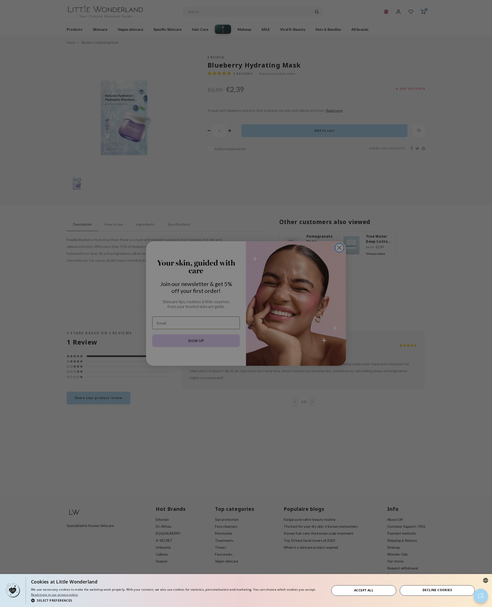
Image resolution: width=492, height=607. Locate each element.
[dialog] (246, 590)
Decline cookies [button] (437, 590)
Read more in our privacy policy (54, 594)
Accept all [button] (363, 590)
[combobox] (485, 580)
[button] (176, 600)
